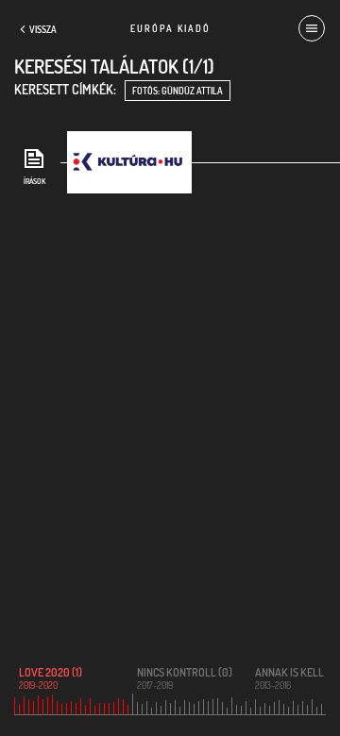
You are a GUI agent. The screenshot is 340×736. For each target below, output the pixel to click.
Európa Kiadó (170, 28)
